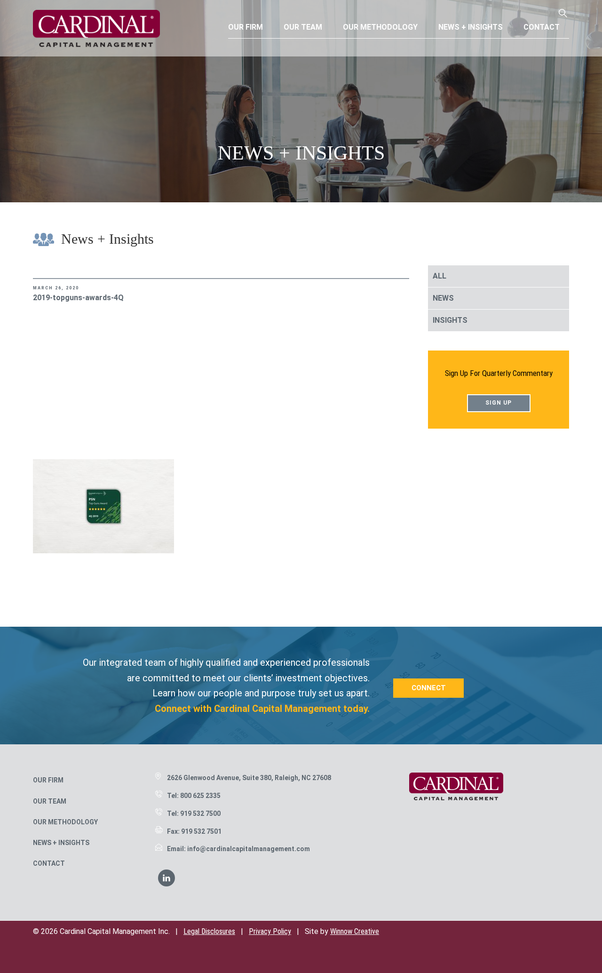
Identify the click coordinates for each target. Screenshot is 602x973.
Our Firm (48, 780)
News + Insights (61, 842)
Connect (429, 688)
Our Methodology (65, 822)
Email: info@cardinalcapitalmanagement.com (238, 849)
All (439, 275)
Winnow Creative (354, 931)
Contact (49, 863)
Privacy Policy (270, 931)
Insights (450, 320)
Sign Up (498, 402)
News (443, 298)
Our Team (49, 801)
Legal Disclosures (209, 931)
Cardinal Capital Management (96, 28)
